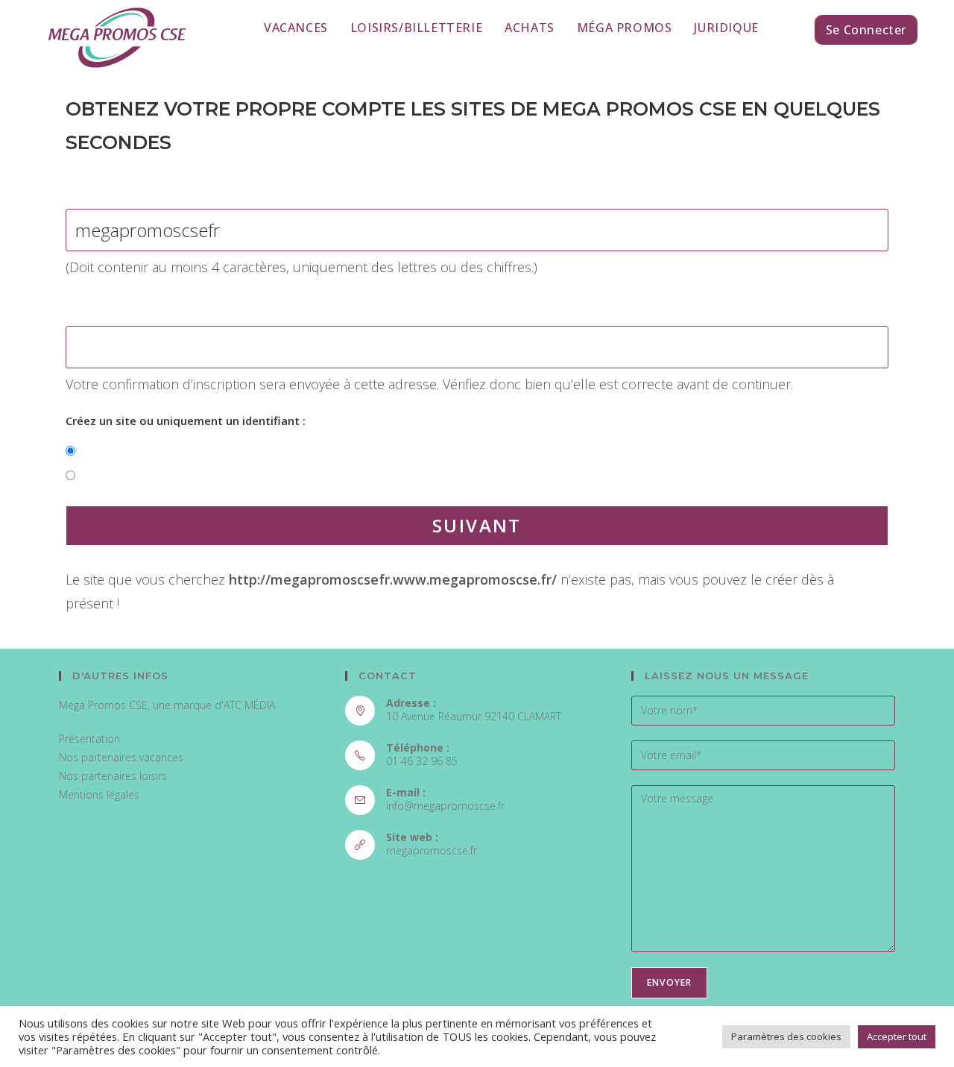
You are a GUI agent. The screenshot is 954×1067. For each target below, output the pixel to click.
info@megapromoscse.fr (445, 806)
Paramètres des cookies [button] (786, 1036)
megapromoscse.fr (431, 850)
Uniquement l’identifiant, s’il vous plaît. (185, 475)
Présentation (89, 738)
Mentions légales (99, 794)
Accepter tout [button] (896, 1036)
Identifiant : (97, 187)
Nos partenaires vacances (121, 757)
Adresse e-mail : (109, 304)
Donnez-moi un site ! (135, 451)
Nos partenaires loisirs (113, 776)
